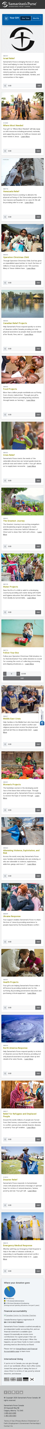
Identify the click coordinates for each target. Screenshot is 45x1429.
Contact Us (8, 1426)
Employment (14, 1423)
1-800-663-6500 (10, 1413)
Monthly (36, 18)
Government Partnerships (30, 1423)
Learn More (25, 137)
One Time (25, 18)
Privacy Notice (21, 1421)
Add (39, 86)
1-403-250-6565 (10, 1416)
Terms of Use (9, 1421)
